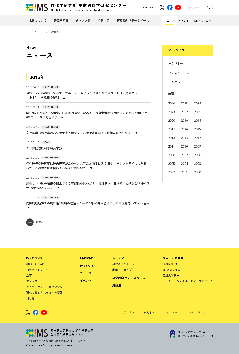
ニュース (42, 31)
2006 (197, 155)
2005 (171, 164)
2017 (171, 129)
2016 (184, 129)
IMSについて (34, 258)
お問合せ (149, 312)
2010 (184, 146)
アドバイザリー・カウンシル (44, 287)
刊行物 (30, 298)
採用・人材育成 (172, 258)
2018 (197, 120)
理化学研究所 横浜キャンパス (194, 336)
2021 (197, 112)
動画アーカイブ (122, 270)
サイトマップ (171, 312)
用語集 (116, 285)
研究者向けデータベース (128, 278)
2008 (171, 155)
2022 (184, 112)
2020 (171, 120)
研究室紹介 (87, 258)
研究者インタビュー (124, 264)
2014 (171, 138)
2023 (171, 112)
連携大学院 (169, 275)
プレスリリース (178, 73)
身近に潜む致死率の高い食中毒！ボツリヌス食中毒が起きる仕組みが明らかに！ (80, 133)
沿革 (29, 275)
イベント (86, 281)
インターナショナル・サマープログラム (187, 281)
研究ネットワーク (37, 270)
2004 (184, 164)
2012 (197, 138)
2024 (197, 103)
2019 (184, 120)
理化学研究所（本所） (190, 331)
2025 (184, 103)
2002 (171, 172)
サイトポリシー (199, 312)
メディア (118, 258)
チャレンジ (87, 266)
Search (208, 7)
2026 (171, 103)
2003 (197, 164)
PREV (38, 222)
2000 (197, 172)
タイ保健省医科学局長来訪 (44, 148)
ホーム (29, 31)
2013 (184, 138)
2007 (184, 155)
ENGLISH (148, 7)
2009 (197, 146)
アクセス (31, 281)
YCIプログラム (171, 270)
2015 (197, 129)
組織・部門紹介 (36, 264)
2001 (184, 172)
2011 (171, 146)
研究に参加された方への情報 (44, 292)
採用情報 (168, 264)
